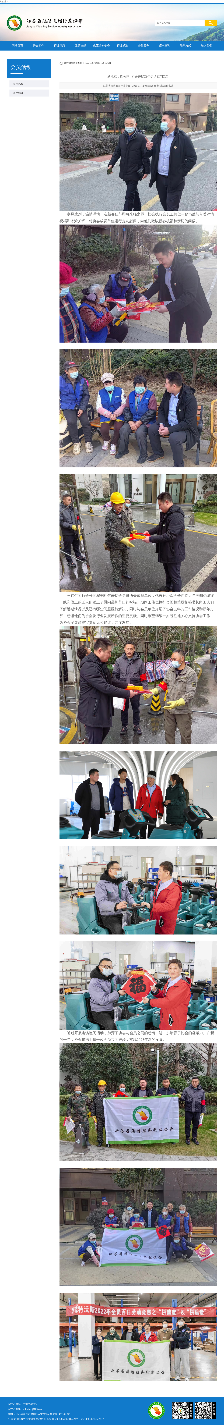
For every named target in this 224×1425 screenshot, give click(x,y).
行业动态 (59, 45)
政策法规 (80, 45)
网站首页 (17, 45)
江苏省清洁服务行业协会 (76, 63)
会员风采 (18, 84)
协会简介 (38, 45)
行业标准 (122, 45)
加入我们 (206, 45)
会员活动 (18, 93)
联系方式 (185, 45)
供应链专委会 (101, 45)
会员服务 (143, 45)
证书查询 (164, 45)
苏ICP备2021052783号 (93, 1419)
